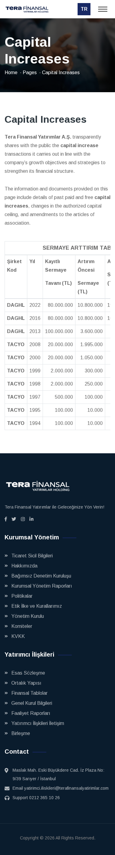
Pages (30, 72)
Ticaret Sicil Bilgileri (32, 555)
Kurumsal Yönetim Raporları (41, 586)
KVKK (18, 636)
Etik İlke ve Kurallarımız (36, 606)
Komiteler (21, 626)
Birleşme (20, 733)
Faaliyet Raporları (30, 713)
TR (84, 9)
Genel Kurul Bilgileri (31, 703)
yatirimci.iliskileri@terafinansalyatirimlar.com (66, 788)
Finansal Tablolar (29, 693)
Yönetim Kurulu (27, 616)
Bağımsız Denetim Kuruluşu (41, 575)
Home (11, 72)
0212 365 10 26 (44, 797)
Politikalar (22, 596)
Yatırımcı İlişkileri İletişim (37, 723)
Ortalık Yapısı (26, 683)
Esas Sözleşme (28, 673)
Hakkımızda (24, 565)
